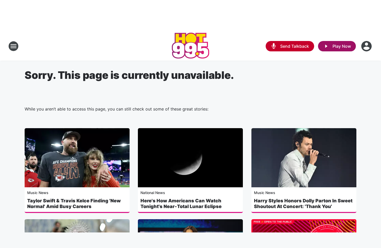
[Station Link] (190, 46)
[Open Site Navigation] (13, 46)
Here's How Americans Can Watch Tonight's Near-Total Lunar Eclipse (181, 203)
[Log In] (367, 46)
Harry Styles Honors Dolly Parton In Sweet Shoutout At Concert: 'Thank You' (303, 203)
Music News (37, 192)
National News (152, 192)
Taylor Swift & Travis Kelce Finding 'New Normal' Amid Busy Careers (74, 203)
